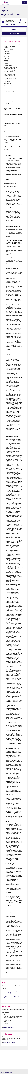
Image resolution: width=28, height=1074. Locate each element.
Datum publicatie (6, 50)
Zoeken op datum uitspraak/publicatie (12, 991)
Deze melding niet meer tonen (20, 22)
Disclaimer (10, 1072)
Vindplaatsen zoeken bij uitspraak (11, 996)
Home (2, 7)
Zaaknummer (7, 53)
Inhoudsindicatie (8, 65)
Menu (24, 2)
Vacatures (2, 1072)
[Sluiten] (25, 22)
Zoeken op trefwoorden (9, 992)
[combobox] (14, 91)
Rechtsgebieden (8, 56)
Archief (6, 1072)
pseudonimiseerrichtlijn (10, 24)
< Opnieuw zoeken (14, 29)
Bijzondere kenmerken (6, 61)
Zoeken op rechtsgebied (9, 995)
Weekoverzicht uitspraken (9, 1042)
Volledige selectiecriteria (8, 1027)
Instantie (6, 44)
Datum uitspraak (6, 47)
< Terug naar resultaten (14, 33)
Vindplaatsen (7, 81)
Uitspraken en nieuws (8, 7)
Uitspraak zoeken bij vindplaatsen (11, 997)
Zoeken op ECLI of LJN (9, 993)
